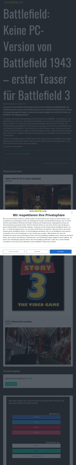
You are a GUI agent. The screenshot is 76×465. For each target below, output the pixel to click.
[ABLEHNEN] (72, 213)
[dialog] (38, 232)
